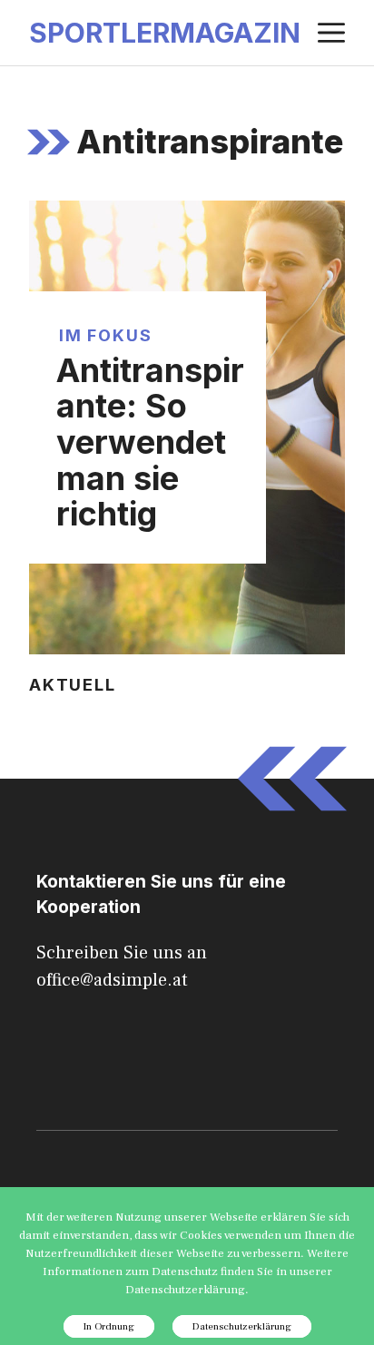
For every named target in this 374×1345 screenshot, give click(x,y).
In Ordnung (109, 1326)
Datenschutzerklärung (241, 1326)
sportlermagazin (164, 32)
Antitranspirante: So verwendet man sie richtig (150, 442)
